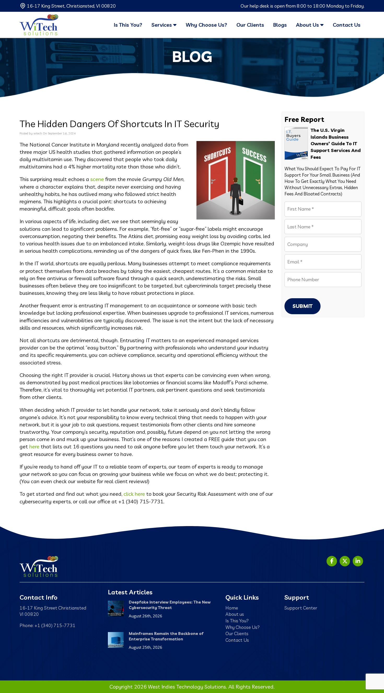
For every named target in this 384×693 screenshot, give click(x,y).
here (34, 446)
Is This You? (128, 24)
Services (162, 24)
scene (97, 179)
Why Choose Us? (206, 24)
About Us (308, 24)
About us (234, 614)
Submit (302, 306)
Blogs (280, 24)
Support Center (300, 608)
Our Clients (250, 24)
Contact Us (346, 24)
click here (134, 494)
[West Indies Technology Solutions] (39, 24)
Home (231, 608)
